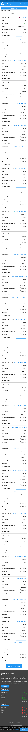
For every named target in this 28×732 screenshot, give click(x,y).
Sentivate (3, 695)
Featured (16, 13)
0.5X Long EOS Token (21, 405)
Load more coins (14, 666)
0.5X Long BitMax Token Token (19, 190)
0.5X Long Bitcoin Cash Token (19, 125)
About (9, 722)
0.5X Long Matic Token (21, 578)
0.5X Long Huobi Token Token (19, 491)
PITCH (2, 710)
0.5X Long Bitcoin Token (20, 168)
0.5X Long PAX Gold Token (20, 642)
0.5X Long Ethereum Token (20, 448)
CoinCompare (8, 4)
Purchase (18, 722)
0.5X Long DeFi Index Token (20, 340)
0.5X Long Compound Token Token (20, 276)
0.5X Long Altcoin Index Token (19, 60)
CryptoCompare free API (16, 725)
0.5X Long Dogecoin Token (20, 362)
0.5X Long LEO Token (21, 535)
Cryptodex (3, 707)
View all (24, 702)
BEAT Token (4, 699)
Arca (2, 712)
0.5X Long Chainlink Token (20, 254)
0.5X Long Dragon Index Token (19, 384)
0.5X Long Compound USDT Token (19, 297)
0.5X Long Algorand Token (20, 39)
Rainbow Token (4, 692)
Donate (5, 686)
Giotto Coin (3, 714)
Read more (16, 729)
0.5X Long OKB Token (21, 621)
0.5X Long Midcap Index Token (19, 599)
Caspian (3, 694)
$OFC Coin (23, 17)
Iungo (2, 709)
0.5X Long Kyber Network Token (19, 513)
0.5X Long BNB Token (21, 211)
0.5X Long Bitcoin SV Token (20, 146)
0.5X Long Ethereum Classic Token (20, 427)
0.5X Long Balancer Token (20, 82)
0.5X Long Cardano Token (20, 233)
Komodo (3, 697)
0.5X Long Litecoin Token (20, 556)
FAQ (13, 722)
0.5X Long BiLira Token (21, 103)
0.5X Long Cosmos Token (20, 319)
